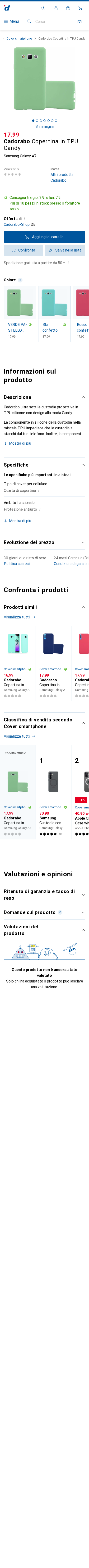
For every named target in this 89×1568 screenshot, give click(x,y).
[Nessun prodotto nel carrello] (80, 8)
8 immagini (45, 126)
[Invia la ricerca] (29, 21)
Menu (14, 21)
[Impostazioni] (43, 8)
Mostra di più (20, 443)
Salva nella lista (68, 250)
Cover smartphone (19, 38)
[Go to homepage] (7, 8)
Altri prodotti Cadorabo (62, 175)
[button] (44, 203)
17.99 (11, 134)
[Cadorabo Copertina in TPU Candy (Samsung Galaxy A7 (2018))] (53, 663)
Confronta (26, 250)
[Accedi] (56, 8)
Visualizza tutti (17, 617)
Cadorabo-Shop (17, 224)
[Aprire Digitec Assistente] (68, 8)
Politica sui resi (17, 563)
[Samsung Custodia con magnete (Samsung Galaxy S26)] (53, 792)
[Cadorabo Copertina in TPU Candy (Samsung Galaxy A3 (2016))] (18, 663)
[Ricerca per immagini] (79, 21)
